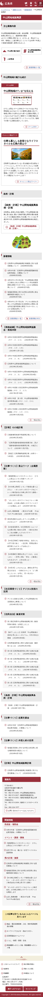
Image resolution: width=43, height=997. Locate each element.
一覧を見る (37, 420)
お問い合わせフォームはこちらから (21, 810)
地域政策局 (28, 10)
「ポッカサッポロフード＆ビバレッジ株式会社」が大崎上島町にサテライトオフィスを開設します (22, 503)
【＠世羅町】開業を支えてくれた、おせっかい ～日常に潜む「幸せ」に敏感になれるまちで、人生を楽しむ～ (22, 557)
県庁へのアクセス (14, 989)
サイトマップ (30, 989)
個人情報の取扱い (29, 964)
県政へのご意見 (28, 969)
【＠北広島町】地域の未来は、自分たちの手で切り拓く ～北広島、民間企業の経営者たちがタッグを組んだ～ (22, 543)
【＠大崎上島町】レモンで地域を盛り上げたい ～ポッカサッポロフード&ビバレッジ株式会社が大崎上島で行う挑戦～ (22, 489)
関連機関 (6, 973)
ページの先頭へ (21, 959)
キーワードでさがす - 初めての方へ (19, 931)
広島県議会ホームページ (16, 936)
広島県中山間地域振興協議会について (21, 364)
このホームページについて (11, 964)
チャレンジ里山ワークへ (28, 181)
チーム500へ (32, 127)
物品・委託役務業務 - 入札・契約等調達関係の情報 (22, 925)
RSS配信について (29, 973)
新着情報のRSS (34, 318)
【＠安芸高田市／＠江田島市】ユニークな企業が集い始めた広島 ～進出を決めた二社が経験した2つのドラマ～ (22, 530)
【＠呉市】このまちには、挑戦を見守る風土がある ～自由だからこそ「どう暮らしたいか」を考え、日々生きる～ (22, 570)
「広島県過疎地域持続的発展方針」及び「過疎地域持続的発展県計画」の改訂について (22, 445)
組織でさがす (17, 10)
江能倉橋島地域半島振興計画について (21, 435)
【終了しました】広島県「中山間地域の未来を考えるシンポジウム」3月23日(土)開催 (23, 635)
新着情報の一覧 (34, 67)
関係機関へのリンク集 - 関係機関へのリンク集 (22, 946)
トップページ (5, 10)
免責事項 (6, 969)
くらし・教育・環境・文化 (16, 940)
